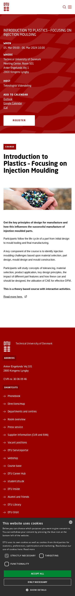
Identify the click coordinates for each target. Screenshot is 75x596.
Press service (15, 427)
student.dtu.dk (16, 481)
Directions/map (16, 403)
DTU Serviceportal (18, 450)
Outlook (7, 99)
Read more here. (13, 296)
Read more (29, 549)
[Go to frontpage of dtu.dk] (6, 7)
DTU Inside (14, 488)
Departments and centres (22, 411)
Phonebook (14, 396)
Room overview (16, 419)
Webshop (13, 458)
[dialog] (37, 557)
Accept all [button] (37, 573)
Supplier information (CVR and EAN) (28, 434)
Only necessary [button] (37, 582)
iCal (5, 107)
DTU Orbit (13, 512)
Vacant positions (17, 442)
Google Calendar (12, 103)
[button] (70, 7)
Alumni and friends (18, 496)
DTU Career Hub (17, 473)
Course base (14, 465)
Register (19, 120)
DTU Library (14, 504)
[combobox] (70, 522)
